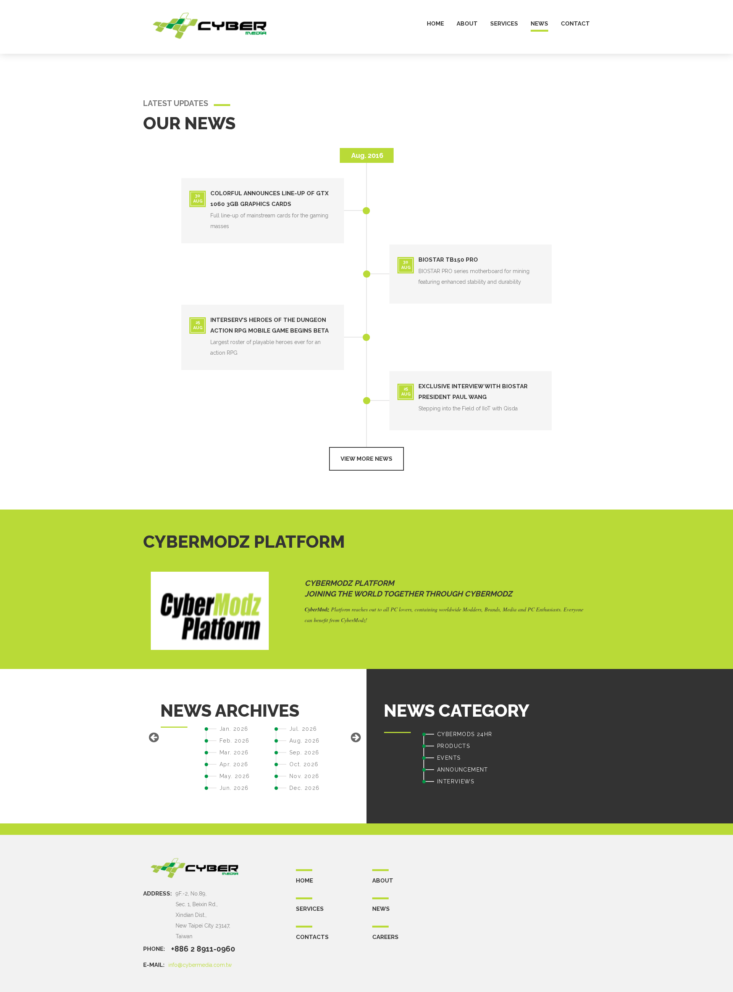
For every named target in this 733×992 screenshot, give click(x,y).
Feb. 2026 (235, 741)
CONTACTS (312, 937)
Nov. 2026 (304, 776)
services (504, 24)
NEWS (381, 908)
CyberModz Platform (349, 583)
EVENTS (448, 758)
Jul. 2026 (303, 729)
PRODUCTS (453, 746)
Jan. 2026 (234, 729)
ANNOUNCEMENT (462, 770)
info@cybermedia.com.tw (200, 965)
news (539, 24)
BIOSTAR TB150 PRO (448, 259)
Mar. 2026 (234, 752)
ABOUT (382, 880)
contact (575, 24)
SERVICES (310, 908)
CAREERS (385, 937)
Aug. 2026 (304, 741)
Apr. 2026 (234, 764)
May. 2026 (235, 776)
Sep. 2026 (304, 752)
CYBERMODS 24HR (464, 734)
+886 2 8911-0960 (203, 948)
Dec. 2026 (304, 788)
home (435, 24)
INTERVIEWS (455, 781)
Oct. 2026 (304, 764)
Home (304, 880)
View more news (366, 458)
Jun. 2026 (234, 788)
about (467, 24)
